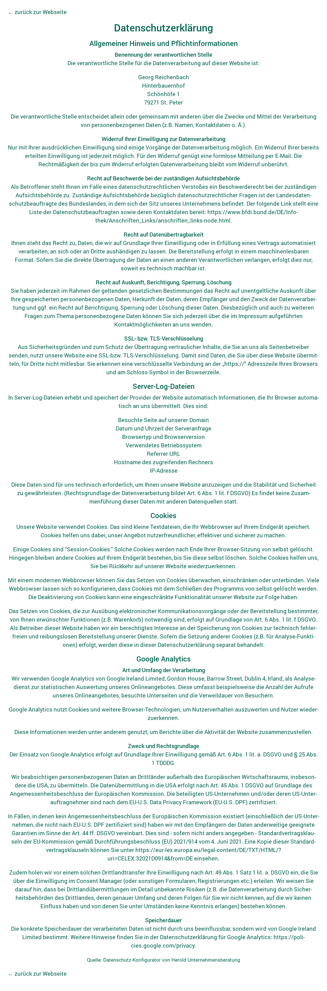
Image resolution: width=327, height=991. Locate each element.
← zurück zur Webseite (37, 12)
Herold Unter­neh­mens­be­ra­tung (205, 960)
